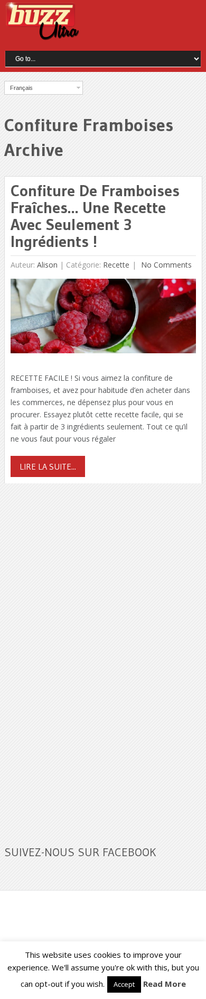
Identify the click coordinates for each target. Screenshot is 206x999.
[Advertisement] (83, 658)
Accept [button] (124, 984)
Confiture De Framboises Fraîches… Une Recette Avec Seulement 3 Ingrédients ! (95, 216)
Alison (47, 265)
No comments (165, 265)
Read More (164, 983)
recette (116, 265)
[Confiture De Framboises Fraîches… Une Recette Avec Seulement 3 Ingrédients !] (103, 319)
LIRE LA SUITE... (48, 466)
